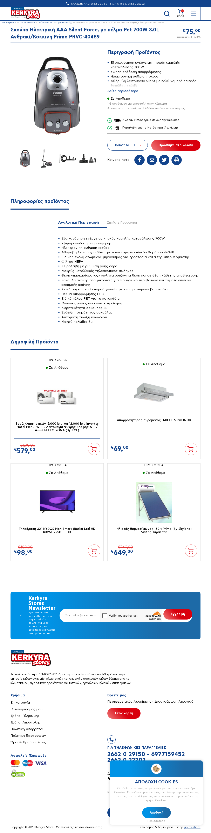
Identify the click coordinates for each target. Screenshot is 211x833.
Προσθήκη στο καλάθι (176, 145)
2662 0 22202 (136, 3)
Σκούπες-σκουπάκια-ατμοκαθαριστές (54, 23)
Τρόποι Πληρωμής (25, 715)
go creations (192, 827)
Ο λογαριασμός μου (26, 709)
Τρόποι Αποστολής (26, 722)
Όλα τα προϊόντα (8, 23)
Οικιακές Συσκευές (27, 23)
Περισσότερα (156, 821)
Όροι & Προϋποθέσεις (28, 742)
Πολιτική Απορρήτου (27, 729)
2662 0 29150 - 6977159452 (107, 3)
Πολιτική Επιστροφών (28, 735)
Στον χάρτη (124, 713)
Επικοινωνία (20, 702)
